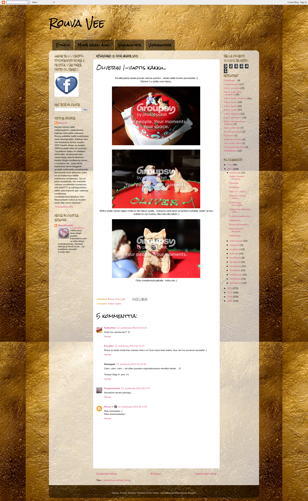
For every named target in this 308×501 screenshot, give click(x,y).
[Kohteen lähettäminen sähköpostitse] (133, 299)
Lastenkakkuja (77, 228)
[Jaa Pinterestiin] (146, 299)
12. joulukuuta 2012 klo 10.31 (132, 328)
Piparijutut (229, 135)
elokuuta (234, 253)
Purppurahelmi (112, 388)
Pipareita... (234, 183)
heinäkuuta (236, 258)
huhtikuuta (235, 270)
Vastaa (107, 336)
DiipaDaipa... (230, 80)
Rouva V (108, 407)
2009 (230, 297)
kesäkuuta (235, 262)
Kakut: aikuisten (232, 88)
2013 (230, 164)
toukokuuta (236, 266)
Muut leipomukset (233, 131)
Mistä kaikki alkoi (94, 45)
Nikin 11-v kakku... (238, 191)
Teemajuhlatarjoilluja (234, 147)
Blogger (192, 493)
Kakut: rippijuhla (232, 114)
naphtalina (165, 493)
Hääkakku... (235, 187)
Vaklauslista (129, 45)
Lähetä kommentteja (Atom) (116, 480)
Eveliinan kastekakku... (240, 216)
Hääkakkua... (236, 220)
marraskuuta (236, 241)
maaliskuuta (236, 274)
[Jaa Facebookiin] (143, 299)
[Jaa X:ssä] (139, 299)
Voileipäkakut (230, 151)
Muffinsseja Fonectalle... (236, 203)
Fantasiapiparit (231, 84)
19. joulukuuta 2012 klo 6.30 (132, 407)
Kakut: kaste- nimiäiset (235, 98)
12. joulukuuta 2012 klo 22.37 (130, 346)
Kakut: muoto (230, 110)
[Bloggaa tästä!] (136, 299)
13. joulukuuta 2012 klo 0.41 (135, 388)
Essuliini (109, 346)
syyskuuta (235, 249)
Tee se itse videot (233, 143)
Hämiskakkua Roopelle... (236, 230)
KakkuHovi (110, 328)
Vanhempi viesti (206, 473)
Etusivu (63, 45)
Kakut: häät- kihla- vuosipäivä (233, 93)
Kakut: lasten (114, 303)
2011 (230, 288)
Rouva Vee (77, 23)
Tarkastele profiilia (64, 207)
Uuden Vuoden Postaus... (236, 177)
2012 (230, 169)
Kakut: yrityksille (232, 128)
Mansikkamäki (65, 225)
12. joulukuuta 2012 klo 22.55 (131, 364)
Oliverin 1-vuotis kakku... (237, 197)
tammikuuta (236, 283)
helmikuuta (236, 279)
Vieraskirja (160, 45)
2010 (230, 292)
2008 (230, 301)
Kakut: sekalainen (233, 117)
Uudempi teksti (106, 473)
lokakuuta (235, 245)
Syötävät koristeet (233, 139)
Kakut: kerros (230, 102)
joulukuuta (235, 172)
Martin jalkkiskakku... (239, 224)
